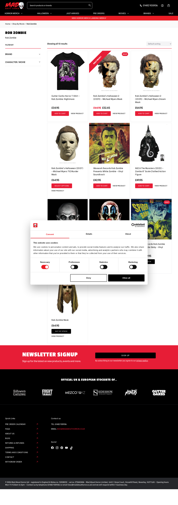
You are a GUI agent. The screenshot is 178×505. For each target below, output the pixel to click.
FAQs (7, 429)
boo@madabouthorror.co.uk (71, 429)
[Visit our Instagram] (57, 447)
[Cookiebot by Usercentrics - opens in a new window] (133, 225)
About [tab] (128, 234)
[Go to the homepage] (14, 5)
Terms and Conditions (16, 452)
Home (7, 24)
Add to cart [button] (102, 113)
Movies (122, 13)
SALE (171, 13)
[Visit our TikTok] (71, 448)
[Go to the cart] (168, 5)
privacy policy (142, 361)
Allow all (126, 278)
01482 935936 (61, 424)
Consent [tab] (50, 234)
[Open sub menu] (21, 13)
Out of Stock (61, 331)
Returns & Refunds (14, 443)
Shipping (9, 448)
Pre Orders (99, 13)
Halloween (43, 13)
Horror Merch (12, 13)
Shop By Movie (18, 24)
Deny (88, 278)
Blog (7, 438)
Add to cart (60, 113)
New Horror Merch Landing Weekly (89, 18)
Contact (9, 457)
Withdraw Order (13, 462)
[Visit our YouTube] (66, 447)
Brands (147, 13)
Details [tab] (89, 234)
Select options (62, 186)
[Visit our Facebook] (52, 447)
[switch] (74, 267)
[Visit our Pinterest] (61, 447)
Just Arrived (72, 13)
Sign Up (125, 355)
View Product (77, 113)
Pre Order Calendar (15, 424)
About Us (9, 434)
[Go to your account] (162, 5)
